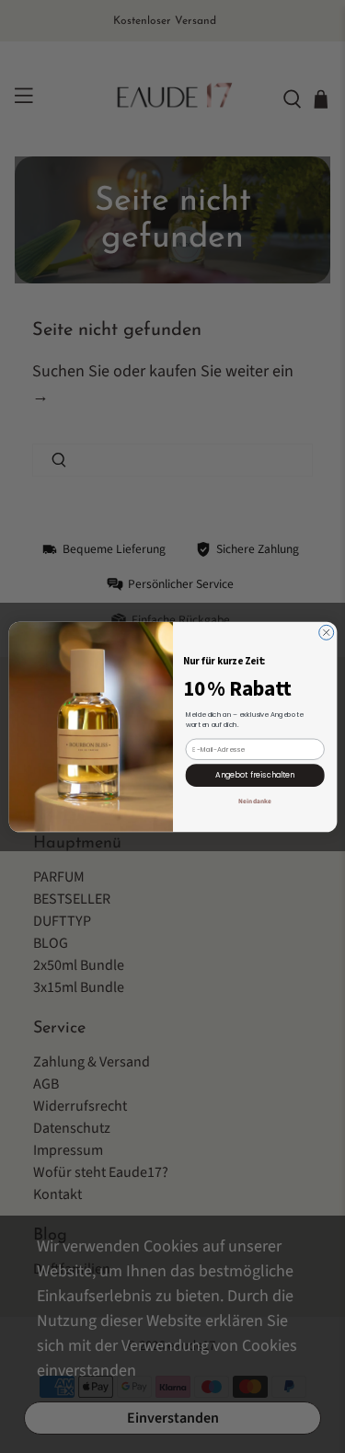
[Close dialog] (325, 632)
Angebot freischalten (254, 774)
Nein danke (254, 800)
